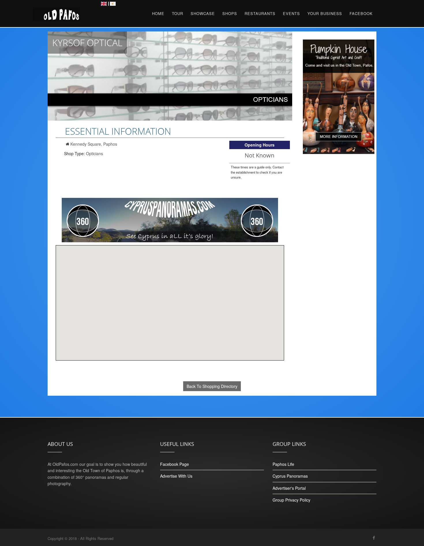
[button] (169, 299)
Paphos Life (283, 464)
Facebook (361, 13)
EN (104, 4)
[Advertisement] (339, 267)
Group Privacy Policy (291, 500)
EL (113, 4)
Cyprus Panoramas (290, 476)
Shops (229, 13)
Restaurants (260, 13)
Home (158, 13)
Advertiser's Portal (289, 488)
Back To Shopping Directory (212, 386)
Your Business (324, 13)
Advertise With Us (176, 476)
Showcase (203, 13)
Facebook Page (174, 464)
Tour (177, 13)
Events (291, 13)
